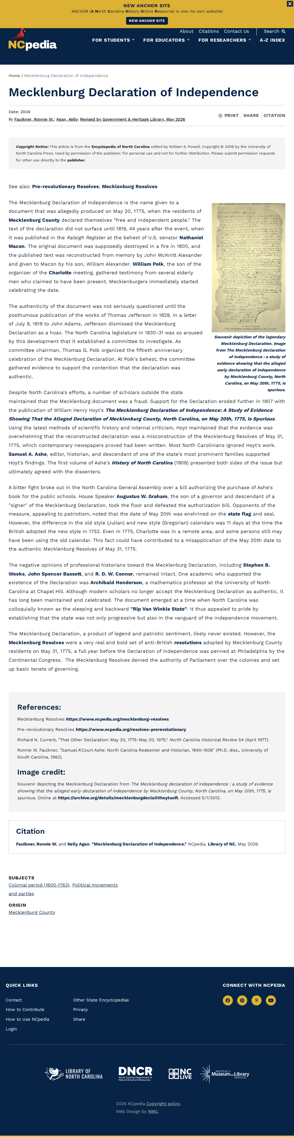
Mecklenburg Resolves (129, 186)
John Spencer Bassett (54, 574)
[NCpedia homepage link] (33, 38)
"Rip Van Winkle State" (159, 609)
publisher (76, 160)
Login (11, 1029)
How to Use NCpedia (27, 1019)
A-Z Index (272, 40)
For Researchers (222, 40)
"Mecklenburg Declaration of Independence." (139, 844)
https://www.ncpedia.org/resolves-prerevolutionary (131, 729)
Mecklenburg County (34, 220)
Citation (274, 115)
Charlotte (60, 272)
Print (232, 115)
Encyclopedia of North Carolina (121, 146)
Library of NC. (222, 844)
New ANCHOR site (147, 21)
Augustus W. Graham (142, 496)
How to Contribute (25, 1009)
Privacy (80, 1009)
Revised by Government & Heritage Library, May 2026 (132, 119)
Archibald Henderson (116, 582)
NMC (153, 1111)
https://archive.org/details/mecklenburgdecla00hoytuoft (118, 797)
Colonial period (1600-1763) (40, 885)
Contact (14, 1000)
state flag (239, 514)
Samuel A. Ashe (28, 454)
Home (14, 75)
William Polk (148, 264)
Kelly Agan (78, 844)
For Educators (164, 40)
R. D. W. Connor (114, 574)
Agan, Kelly (67, 119)
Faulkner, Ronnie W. (34, 119)
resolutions (188, 642)
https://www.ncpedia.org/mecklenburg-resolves (117, 719)
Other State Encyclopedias (101, 1000)
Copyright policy (163, 1103)
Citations (209, 31)
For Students (111, 40)
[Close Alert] (290, 4)
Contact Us (236, 31)
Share (251, 115)
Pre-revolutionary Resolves (65, 186)
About (187, 31)
